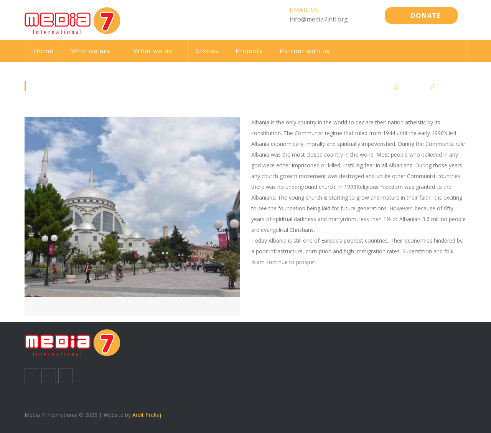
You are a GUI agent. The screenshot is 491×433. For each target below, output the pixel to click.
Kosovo (414, 86)
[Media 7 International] (72, 19)
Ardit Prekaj (146, 414)
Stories (207, 51)
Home (43, 51)
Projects (249, 51)
